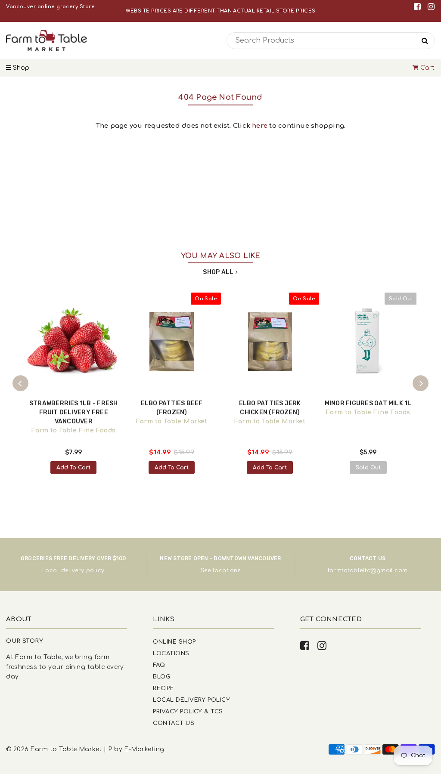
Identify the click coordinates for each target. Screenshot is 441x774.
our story (24, 641)
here (259, 126)
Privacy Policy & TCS (188, 711)
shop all (218, 272)
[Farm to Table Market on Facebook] (419, 6)
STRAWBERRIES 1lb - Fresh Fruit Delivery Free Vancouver (73, 412)
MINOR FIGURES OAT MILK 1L (368, 403)
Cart (427, 68)
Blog (161, 676)
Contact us (173, 723)
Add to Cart (73, 468)
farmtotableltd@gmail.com (368, 570)
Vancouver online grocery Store (50, 6)
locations (226, 570)
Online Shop (174, 641)
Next (421, 383)
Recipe (163, 688)
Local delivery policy (73, 570)
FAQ (159, 665)
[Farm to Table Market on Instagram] (431, 6)
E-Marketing (144, 749)
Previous (20, 383)
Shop (20, 68)
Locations (171, 653)
